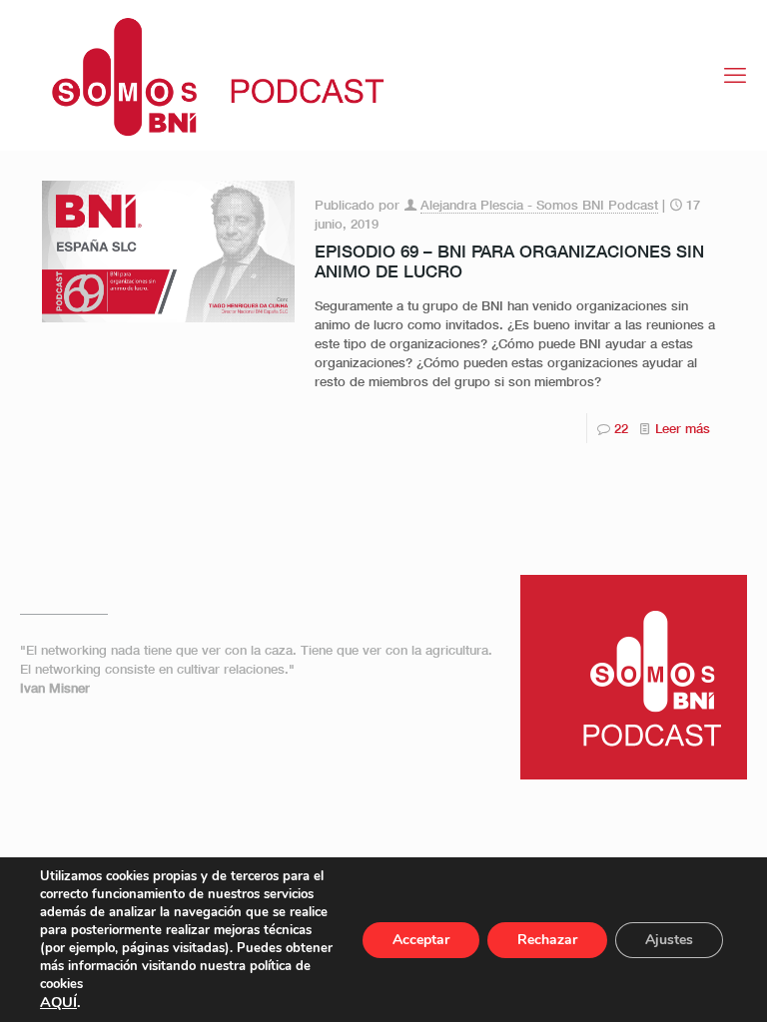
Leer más (682, 428)
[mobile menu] (735, 75)
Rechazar (547, 939)
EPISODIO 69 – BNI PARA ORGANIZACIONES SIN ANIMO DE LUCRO (509, 261)
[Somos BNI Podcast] (207, 75)
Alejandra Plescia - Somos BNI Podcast (539, 205)
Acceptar (420, 939)
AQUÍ (58, 1002)
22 (621, 428)
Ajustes (669, 939)
